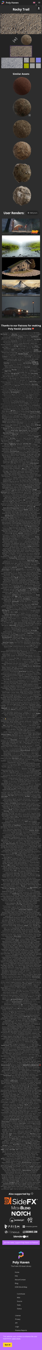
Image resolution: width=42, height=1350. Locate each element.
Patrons (22, 325)
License (18, 1315)
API (16, 1323)
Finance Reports (21, 1330)
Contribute (21, 1294)
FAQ (16, 1276)
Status (19, 1309)
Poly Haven (12, 2)
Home (17, 1272)
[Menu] (39, 2)
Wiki (18, 1297)
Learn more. (16, 1339)
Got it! (7, 1345)
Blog (16, 1283)
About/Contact (20, 1280)
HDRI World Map (21, 1287)
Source (19, 1301)
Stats (19, 1305)
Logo (17, 1327)
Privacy (17, 1319)
